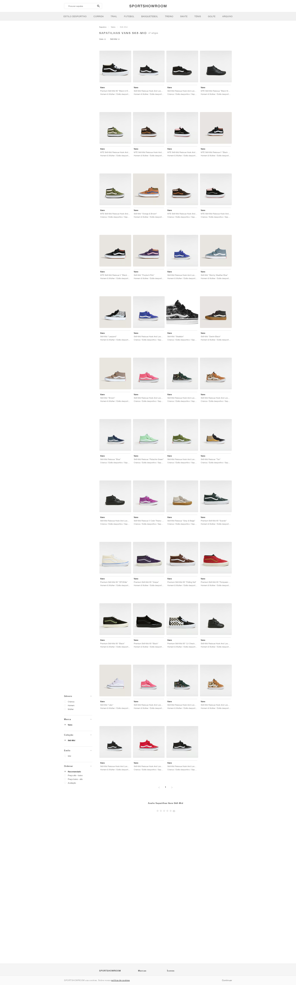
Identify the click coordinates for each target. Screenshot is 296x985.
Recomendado (74, 771)
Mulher (71, 709)
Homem (71, 705)
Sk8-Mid (71, 740)
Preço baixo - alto (75, 779)
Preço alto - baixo (75, 775)
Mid (69, 756)
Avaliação (72, 783)
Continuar (227, 980)
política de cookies (120, 980)
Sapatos (103, 27)
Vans (70, 725)
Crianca (71, 701)
